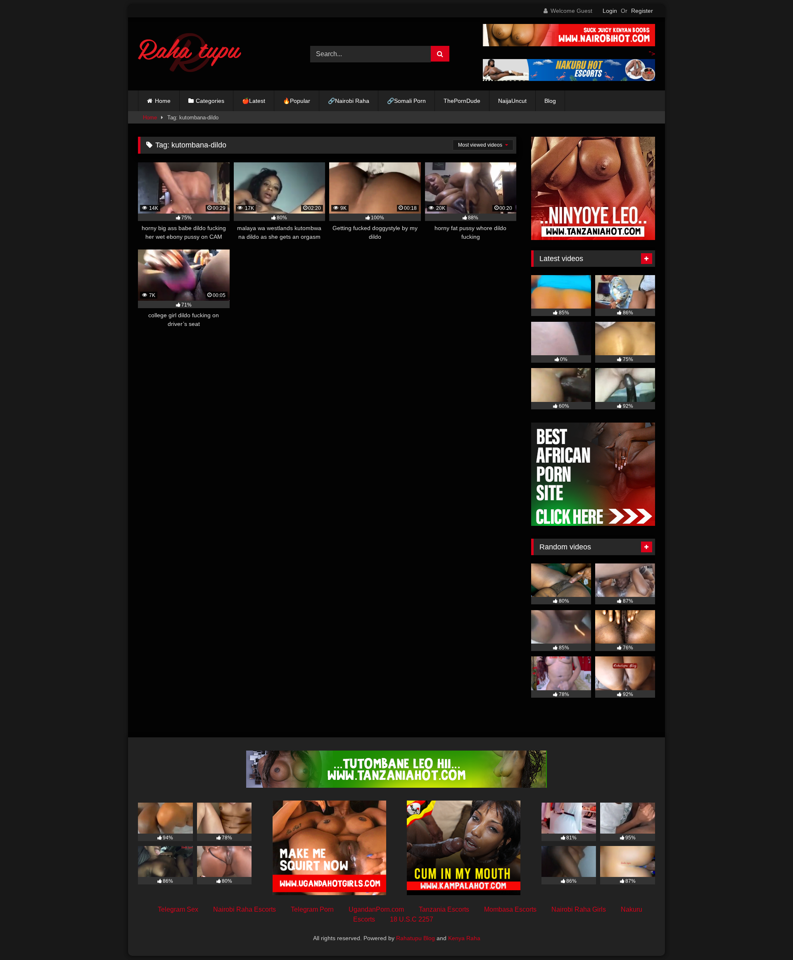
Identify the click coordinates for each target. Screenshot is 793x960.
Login (610, 10)
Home (163, 100)
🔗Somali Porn (406, 100)
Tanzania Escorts (444, 909)
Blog (550, 100)
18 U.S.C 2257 (411, 919)
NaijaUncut (512, 100)
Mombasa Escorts (510, 909)
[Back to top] (767, 935)
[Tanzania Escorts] (593, 237)
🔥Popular (296, 100)
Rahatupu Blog (415, 938)
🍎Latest (253, 100)
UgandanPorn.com (376, 909)
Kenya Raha (464, 938)
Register (642, 10)
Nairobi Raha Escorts (244, 909)
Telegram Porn (312, 909)
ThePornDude (462, 100)
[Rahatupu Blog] (189, 54)
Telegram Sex (178, 909)
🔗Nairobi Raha (348, 100)
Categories (210, 100)
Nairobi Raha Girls (578, 909)
